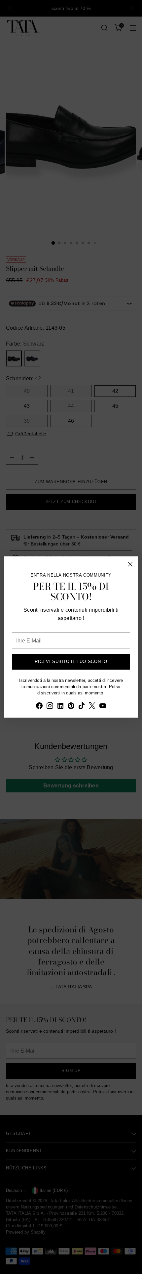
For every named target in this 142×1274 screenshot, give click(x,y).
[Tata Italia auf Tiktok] (82, 707)
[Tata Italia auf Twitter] (92, 707)
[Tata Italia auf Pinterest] (71, 707)
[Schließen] (130, 564)
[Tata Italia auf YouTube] (103, 707)
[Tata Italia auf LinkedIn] (60, 707)
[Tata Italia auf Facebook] (39, 707)
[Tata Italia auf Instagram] (50, 707)
